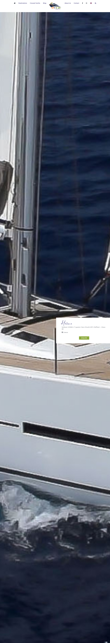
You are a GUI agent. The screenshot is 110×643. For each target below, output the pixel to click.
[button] (89, 3)
